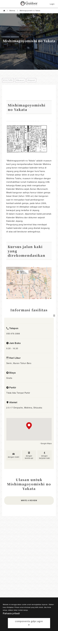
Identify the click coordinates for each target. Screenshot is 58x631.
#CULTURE (8, 80)
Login (52, 4)
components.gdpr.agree (29, 623)
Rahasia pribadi (11, 613)
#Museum (20, 80)
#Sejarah (31, 80)
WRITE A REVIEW (29, 500)
